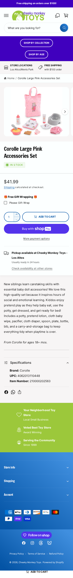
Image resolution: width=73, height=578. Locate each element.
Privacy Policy (17, 553)
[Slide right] (65, 112)
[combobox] (36, 28)
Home (11, 78)
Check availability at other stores (32, 268)
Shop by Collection (36, 42)
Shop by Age (36, 54)
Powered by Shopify (53, 562)
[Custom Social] (49, 543)
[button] (6, 15)
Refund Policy (56, 553)
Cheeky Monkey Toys (30, 562)
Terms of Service (36, 553)
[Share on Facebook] (6, 392)
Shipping (9, 187)
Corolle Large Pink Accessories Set (39, 78)
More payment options (36, 238)
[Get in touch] (57, 15)
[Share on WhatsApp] (13, 392)
